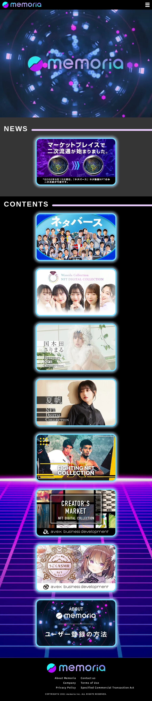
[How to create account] (76, 623)
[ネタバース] (76, 237)
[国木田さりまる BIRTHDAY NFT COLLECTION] (76, 347)
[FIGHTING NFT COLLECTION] (76, 457)
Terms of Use (90, 682)
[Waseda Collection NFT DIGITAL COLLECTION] (76, 292)
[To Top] (21, 5)
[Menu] (147, 5)
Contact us (88, 678)
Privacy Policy (66, 687)
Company (69, 682)
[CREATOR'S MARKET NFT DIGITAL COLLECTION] (76, 513)
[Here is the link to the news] (76, 161)
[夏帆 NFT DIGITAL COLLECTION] (76, 402)
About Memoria (65, 678)
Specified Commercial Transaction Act (107, 687)
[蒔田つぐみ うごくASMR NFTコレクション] (76, 568)
